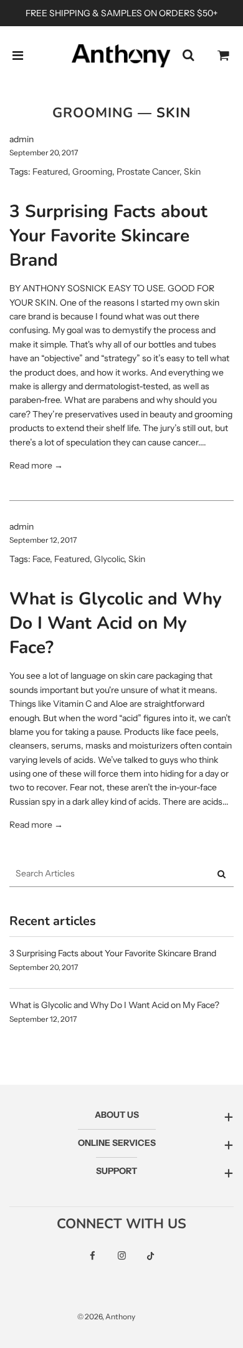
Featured (50, 171)
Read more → (36, 465)
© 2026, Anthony (106, 1316)
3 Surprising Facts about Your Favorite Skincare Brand (108, 236)
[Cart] (223, 55)
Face (41, 559)
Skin (192, 171)
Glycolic (109, 559)
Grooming (92, 113)
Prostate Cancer (148, 171)
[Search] (188, 55)
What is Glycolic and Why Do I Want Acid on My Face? (115, 623)
